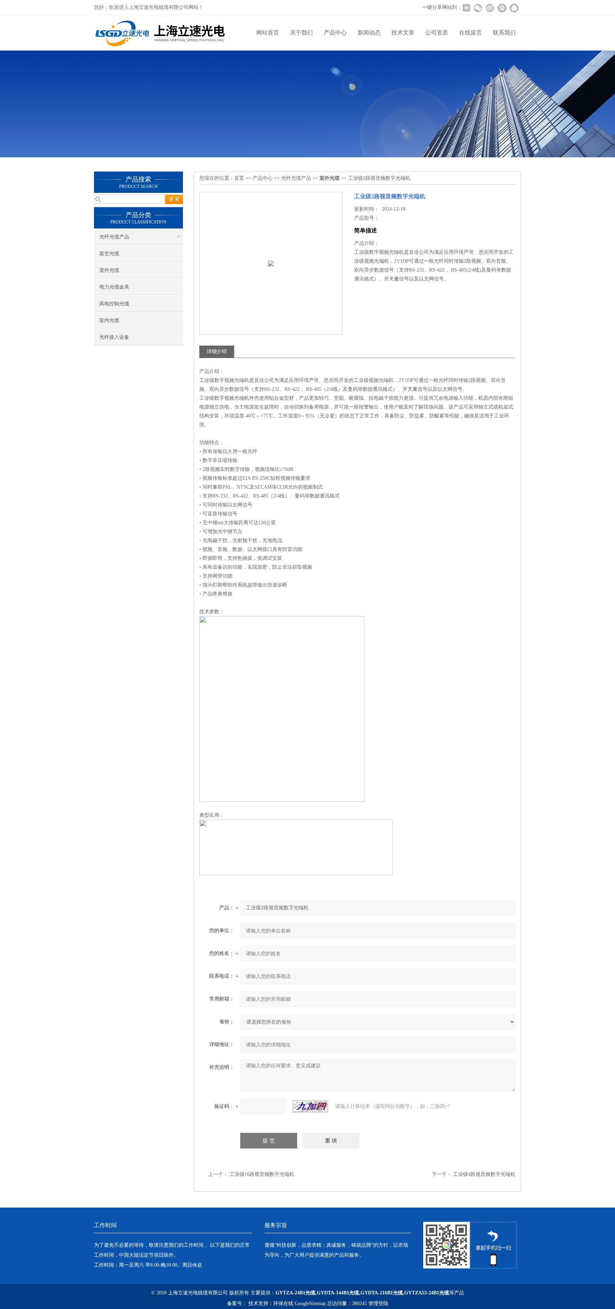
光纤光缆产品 (114, 237)
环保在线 (283, 1303)
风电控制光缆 (114, 303)
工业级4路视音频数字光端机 (484, 1174)
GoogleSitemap (310, 1303)
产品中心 (335, 33)
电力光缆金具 (114, 287)
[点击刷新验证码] (310, 1106)
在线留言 (470, 33)
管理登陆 (378, 1303)
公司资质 (436, 33)
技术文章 (402, 33)
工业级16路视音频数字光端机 (262, 1174)
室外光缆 (109, 270)
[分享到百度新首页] (502, 8)
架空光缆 (109, 253)
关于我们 (301, 33)
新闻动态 (369, 33)
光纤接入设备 (114, 337)
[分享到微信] (478, 8)
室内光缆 (109, 320)
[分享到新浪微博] (490, 8)
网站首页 (267, 33)
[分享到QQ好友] (514, 8)
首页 (239, 178)
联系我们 (504, 33)
